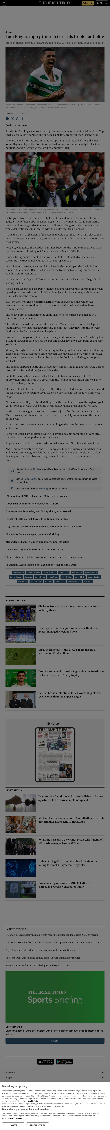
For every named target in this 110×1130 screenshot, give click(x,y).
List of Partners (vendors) (12, 1118)
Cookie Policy (33, 1101)
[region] (55, 1106)
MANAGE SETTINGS (37, 1125)
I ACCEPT (13, 1125)
